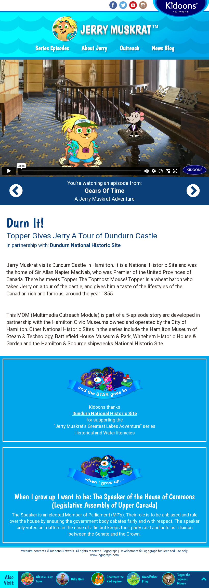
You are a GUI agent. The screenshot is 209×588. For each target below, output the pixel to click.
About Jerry (94, 48)
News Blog (163, 48)
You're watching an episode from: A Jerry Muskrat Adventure (104, 191)
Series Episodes (52, 48)
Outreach (129, 48)
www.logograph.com (104, 555)
